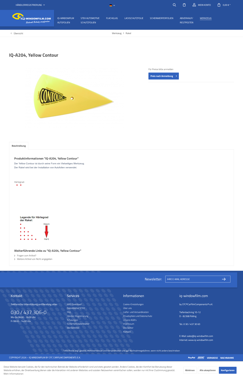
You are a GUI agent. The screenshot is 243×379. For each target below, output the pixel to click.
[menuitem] (174, 5)
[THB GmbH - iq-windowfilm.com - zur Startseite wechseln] (31, 18)
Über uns (127, 308)
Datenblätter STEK (76, 308)
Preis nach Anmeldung (161, 76)
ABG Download (74, 304)
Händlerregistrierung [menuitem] (29, 5)
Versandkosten (114, 350)
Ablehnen (190, 370)
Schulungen (72, 320)
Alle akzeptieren (208, 370)
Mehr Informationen (13, 373)
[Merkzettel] (184, 5)
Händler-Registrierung (77, 316)
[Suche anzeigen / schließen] (174, 5)
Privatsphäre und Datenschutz (137, 316)
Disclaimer (128, 327)
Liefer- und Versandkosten (136, 312)
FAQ (69, 312)
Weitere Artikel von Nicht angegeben (34, 259)
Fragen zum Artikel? (26, 255)
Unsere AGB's (130, 320)
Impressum (128, 323)
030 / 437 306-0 (28, 312)
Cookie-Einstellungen (133, 304)
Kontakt (127, 331)
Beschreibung (19, 145)
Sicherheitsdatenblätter (78, 323)
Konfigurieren (228, 370)
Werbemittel (73, 327)
